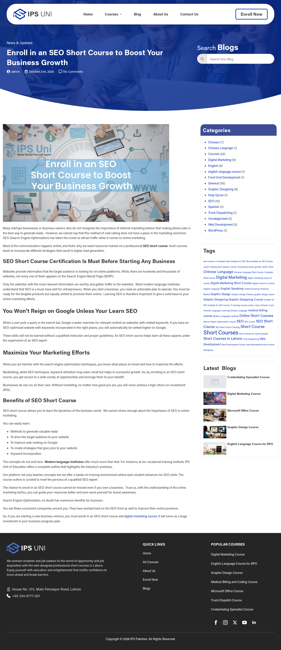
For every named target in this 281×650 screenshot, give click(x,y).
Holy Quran (216, 195)
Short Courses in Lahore (222, 338)
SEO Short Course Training (227, 327)
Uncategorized (217, 218)
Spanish (213, 207)
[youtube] (244, 622)
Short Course (252, 326)
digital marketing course (140, 516)
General (213, 183)
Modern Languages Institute (226, 316)
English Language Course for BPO (250, 444)
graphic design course (264, 294)
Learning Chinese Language (234, 310)
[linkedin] (254, 622)
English (213, 166)
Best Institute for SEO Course (259, 261)
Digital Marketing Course (244, 394)
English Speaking (232, 288)
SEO (211, 201)
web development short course (260, 344)
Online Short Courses (256, 315)
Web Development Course (234, 344)
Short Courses (220, 332)
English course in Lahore (263, 283)
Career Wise (267, 267)
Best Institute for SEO (236, 261)
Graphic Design (220, 294)
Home (88, 14)
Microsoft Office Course (243, 410)
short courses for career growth (253, 333)
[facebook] (216, 622)
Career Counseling (239, 267)
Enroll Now (150, 579)
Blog (137, 14)
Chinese (213, 142)
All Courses (150, 562)
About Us (160, 14)
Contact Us (189, 14)
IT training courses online (242, 305)
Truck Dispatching (220, 213)
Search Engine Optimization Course (219, 321)
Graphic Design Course (242, 427)
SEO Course (249, 321)
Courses (111, 14)
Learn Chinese (261, 305)
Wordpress (208, 350)
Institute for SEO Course (219, 305)
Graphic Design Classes (242, 294)
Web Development (220, 224)
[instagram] (225, 622)
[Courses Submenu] (121, 14)
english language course (224, 172)
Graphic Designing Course (246, 299)
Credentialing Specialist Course (248, 377)
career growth (254, 267)
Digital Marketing (219, 160)
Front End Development (224, 177)
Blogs (146, 588)
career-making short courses (216, 267)
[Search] (202, 59)
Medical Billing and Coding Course (234, 582)
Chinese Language (220, 148)
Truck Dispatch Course (226, 600)
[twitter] (235, 622)
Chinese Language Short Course (249, 272)
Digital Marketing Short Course (231, 283)
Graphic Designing (220, 189)
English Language (211, 288)
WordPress (215, 230)
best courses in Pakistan (214, 261)
